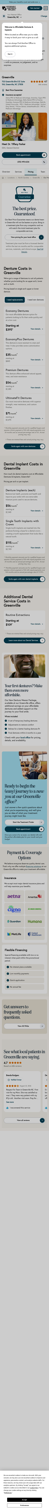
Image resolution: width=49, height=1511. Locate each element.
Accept (24, 1500)
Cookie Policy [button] (34, 1488)
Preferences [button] (8, 1493)
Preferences (24, 1505)
